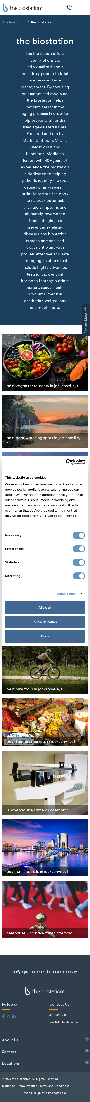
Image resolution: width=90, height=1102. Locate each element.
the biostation (14, 22)
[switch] (79, 548)
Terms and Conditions (54, 1086)
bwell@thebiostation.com (64, 1022)
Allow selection (45, 622)
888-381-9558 (57, 1015)
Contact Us (59, 1004)
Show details (66, 594)
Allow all (45, 607)
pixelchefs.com (56, 1093)
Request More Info (86, 320)
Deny (45, 636)
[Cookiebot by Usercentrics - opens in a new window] (66, 462)
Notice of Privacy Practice (19, 1086)
